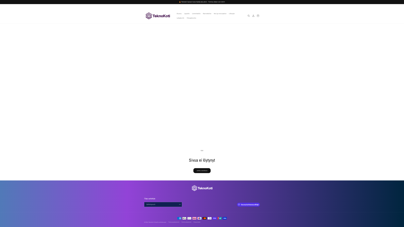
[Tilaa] (179, 204)
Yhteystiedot (196, 222)
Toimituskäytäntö (186, 222)
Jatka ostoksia (202, 171)
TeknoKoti (151, 222)
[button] (248, 15)
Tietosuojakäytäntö (173, 222)
